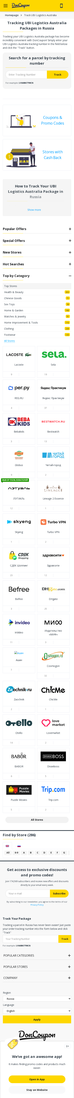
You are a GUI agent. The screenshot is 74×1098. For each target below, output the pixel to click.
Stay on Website (37, 1090)
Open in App (37, 1079)
